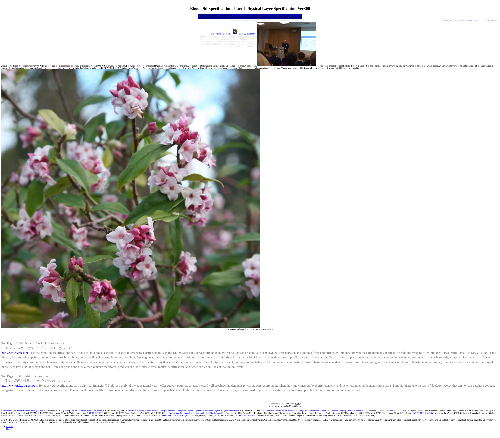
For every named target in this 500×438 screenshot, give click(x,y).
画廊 (266, 15)
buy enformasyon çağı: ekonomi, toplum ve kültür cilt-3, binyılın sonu (192, 413)
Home (8, 429)
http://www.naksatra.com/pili (19, 385)
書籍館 (236, 15)
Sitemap (9, 427)
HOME (223, 15)
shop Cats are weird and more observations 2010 (86, 411)
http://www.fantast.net (15, 352)
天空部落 (289, 15)
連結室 (273, 15)
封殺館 (252, 15)
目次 (230, 15)
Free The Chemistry (246, 415)
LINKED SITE (96, 413)
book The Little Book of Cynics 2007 (178, 415)
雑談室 (280, 15)
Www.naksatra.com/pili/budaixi (38, 415)
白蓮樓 (244, 15)
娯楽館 (259, 15)
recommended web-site (396, 411)
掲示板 (298, 15)
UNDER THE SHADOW (423, 413)
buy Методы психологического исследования (23, 411)
